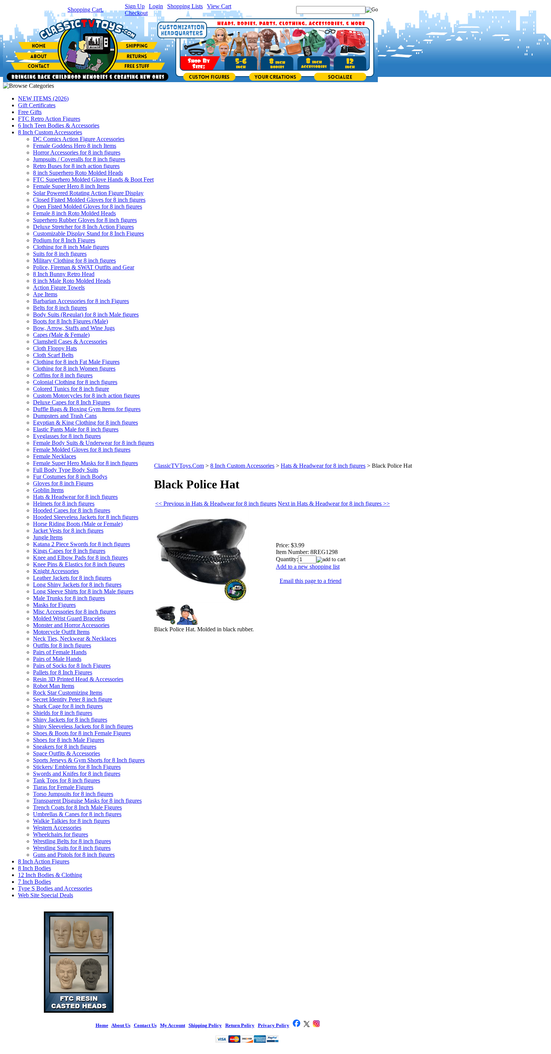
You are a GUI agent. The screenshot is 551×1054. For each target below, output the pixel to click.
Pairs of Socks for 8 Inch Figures (72, 665)
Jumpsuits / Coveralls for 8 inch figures (79, 159)
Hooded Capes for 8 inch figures (71, 510)
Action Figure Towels (59, 287)
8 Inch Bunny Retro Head (63, 274)
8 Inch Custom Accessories (50, 132)
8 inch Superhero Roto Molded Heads (78, 173)
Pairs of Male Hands (57, 659)
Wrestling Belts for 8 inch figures (72, 841)
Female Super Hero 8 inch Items (71, 186)
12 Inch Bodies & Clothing (50, 875)
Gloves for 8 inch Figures (63, 483)
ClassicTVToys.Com (179, 465)
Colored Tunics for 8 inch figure (71, 389)
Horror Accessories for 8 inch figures (76, 152)
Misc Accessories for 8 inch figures (74, 611)
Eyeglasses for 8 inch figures (67, 436)
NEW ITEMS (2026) (43, 98)
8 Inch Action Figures (43, 861)
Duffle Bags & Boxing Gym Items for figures (87, 409)
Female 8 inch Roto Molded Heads (74, 213)
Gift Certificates (36, 105)
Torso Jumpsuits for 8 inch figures (73, 794)
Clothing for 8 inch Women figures (74, 368)
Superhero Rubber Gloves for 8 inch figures (85, 220)
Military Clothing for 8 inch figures (74, 260)
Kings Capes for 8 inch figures (69, 551)
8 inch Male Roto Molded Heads (72, 281)
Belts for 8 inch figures (60, 308)
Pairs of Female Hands (60, 652)
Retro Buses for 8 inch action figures (76, 166)
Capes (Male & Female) (61, 335)
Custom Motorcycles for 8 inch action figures (86, 395)
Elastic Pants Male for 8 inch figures (75, 429)
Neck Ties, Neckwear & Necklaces (74, 638)
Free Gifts (30, 112)
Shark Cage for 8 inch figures (68, 706)
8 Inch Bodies (34, 868)
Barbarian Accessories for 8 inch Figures (81, 301)
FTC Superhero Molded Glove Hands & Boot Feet (93, 179)
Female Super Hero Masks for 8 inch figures (85, 463)
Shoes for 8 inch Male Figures (68, 740)
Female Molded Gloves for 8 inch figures (81, 449)
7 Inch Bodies (34, 881)
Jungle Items (48, 537)
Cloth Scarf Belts (53, 355)
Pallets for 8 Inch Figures (62, 672)
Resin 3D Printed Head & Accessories (78, 679)
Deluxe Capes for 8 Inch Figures (71, 402)
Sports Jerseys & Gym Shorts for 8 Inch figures (89, 760)
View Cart (219, 6)
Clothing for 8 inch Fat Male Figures (76, 362)
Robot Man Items (53, 686)
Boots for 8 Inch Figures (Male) (70, 321)
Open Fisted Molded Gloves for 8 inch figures (87, 206)
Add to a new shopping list (308, 566)
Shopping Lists (185, 6)
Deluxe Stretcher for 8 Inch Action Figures (83, 227)
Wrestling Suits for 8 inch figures (72, 848)
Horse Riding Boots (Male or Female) (78, 524)
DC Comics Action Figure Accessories (78, 139)
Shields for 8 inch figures (62, 713)
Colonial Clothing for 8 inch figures (75, 382)
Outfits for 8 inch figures (62, 645)
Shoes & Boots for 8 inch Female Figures (82, 733)
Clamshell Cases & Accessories (70, 341)
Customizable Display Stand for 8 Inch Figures (88, 233)
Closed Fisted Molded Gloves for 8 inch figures (89, 200)
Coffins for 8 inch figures (63, 375)
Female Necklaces (54, 456)
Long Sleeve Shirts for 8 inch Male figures (83, 591)
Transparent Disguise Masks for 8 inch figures (87, 800)
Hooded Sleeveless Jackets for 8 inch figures (85, 517)
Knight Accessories (56, 571)
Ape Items (45, 294)
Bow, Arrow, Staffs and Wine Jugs (74, 328)
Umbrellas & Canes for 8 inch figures (77, 814)
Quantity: (287, 559)
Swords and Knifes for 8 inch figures (76, 773)
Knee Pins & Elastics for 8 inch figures (79, 564)
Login (156, 6)
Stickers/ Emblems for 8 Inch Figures (77, 767)
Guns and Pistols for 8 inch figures (74, 854)
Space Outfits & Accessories (66, 753)
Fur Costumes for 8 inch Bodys (70, 476)
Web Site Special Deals (45, 895)
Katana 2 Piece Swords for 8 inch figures (81, 544)
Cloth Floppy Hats (55, 348)
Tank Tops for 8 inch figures (66, 780)
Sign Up (135, 6)
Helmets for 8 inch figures (63, 503)
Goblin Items (48, 490)
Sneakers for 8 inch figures (64, 746)
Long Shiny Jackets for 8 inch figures (77, 584)
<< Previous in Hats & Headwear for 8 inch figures (215, 503)
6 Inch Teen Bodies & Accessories (58, 125)
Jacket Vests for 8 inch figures (68, 530)
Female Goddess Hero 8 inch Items (74, 146)
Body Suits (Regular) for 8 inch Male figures (86, 314)
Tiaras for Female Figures (63, 787)
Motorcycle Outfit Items (61, 632)
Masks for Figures (54, 605)
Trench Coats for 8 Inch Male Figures (77, 807)
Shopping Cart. (85, 9)
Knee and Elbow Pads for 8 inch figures (80, 557)
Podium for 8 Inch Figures (64, 240)
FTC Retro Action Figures (49, 119)
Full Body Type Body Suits (65, 470)
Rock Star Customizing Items (67, 692)
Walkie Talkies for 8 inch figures (71, 821)
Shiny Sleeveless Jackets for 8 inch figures (83, 726)
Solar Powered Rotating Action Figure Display (88, 193)
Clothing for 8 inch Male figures (71, 247)
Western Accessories (57, 827)
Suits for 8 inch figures (60, 254)
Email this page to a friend (310, 581)
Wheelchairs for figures (60, 834)
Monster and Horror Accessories (71, 625)
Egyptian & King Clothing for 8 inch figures (85, 422)
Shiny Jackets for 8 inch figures (70, 719)
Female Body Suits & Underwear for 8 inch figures (93, 443)
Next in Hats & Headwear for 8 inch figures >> (334, 503)
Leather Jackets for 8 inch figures (72, 578)
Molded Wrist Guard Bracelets (69, 618)
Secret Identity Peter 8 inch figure (72, 699)
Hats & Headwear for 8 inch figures (75, 497)
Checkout (136, 13)
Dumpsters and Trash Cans (65, 416)
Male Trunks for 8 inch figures (69, 598)
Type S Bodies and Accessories (55, 888)
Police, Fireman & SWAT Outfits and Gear (83, 267)
